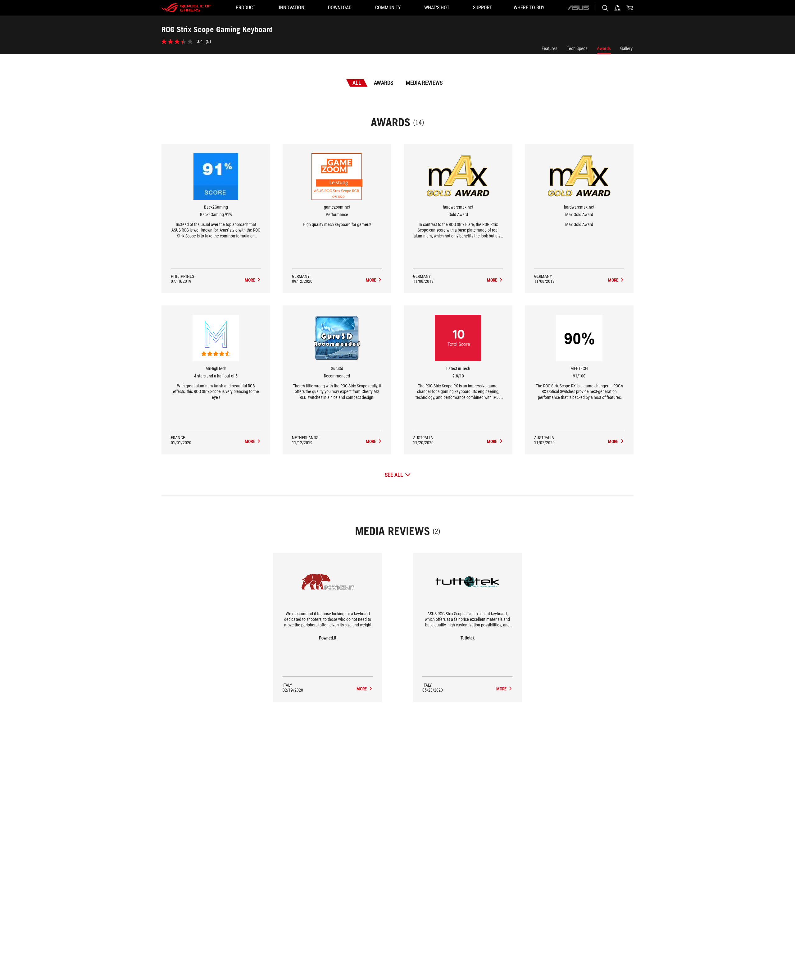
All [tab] (356, 82)
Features (549, 48)
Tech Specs (577, 48)
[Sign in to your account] (617, 8)
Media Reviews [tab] (424, 82)
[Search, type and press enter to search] (605, 8)
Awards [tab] (383, 82)
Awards (604, 48)
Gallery (626, 48)
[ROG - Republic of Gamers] (186, 7)
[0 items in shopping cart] (630, 8)
